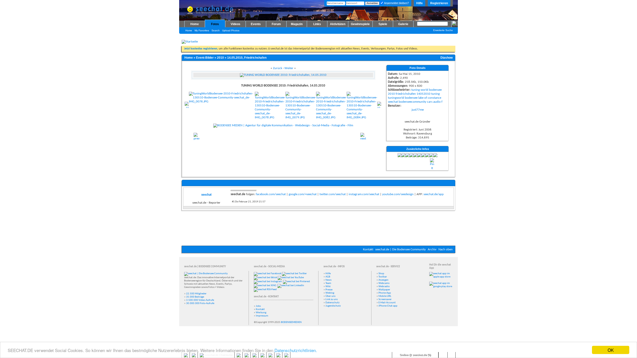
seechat (393, 101)
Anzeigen (383, 280)
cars (429, 101)
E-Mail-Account (387, 302)
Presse (328, 289)
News (328, 280)
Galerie (403, 24)
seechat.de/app (434, 194)
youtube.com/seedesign (398, 194)
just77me (418, 109)
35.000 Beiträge (195, 297)
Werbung (261, 312)
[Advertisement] (318, 231)
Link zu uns (331, 299)
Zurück (277, 68)
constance (434, 97)
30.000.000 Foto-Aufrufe (200, 303)
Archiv (432, 249)
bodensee (435, 89)
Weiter (288, 68)
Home (194, 24)
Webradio (384, 286)
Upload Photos (230, 30)
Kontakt (368, 249)
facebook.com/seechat (271, 194)
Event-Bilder (205, 57)
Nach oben (445, 249)
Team (328, 283)
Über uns (330, 296)
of (425, 97)
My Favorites (202, 30)
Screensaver (385, 299)
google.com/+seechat (303, 194)
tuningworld (396, 97)
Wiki (328, 286)
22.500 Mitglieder (196, 293)
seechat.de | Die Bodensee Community (400, 249)
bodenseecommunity (412, 101)
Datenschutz (332, 302)
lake (421, 97)
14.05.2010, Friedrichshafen (246, 57)
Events (256, 24)
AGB (327, 276)
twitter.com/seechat (332, 194)
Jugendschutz (333, 306)
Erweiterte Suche (443, 30)
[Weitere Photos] (187, 107)
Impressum (262, 315)
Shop (381, 273)
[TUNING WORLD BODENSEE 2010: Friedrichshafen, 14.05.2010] (197, 138)
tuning (415, 89)
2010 (220, 57)
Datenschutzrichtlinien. (295, 350)
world (424, 89)
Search (216, 30)
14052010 (423, 93)
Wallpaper (384, 289)
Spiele (382, 24)
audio (437, 101)
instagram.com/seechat (364, 194)
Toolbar (382, 276)
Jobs (258, 306)
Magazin (297, 24)
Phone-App (384, 293)
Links (317, 24)
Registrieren (439, 3)
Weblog (329, 293)
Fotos (215, 24)
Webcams (383, 283)
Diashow (446, 57)
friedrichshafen (406, 93)
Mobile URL (384, 296)
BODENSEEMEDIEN (291, 322)
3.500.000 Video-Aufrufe (200, 300)
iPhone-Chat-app (387, 306)
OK (611, 350)
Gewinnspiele (360, 24)
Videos (235, 24)
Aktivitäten (337, 24)
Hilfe (419, 3)
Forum (276, 24)
